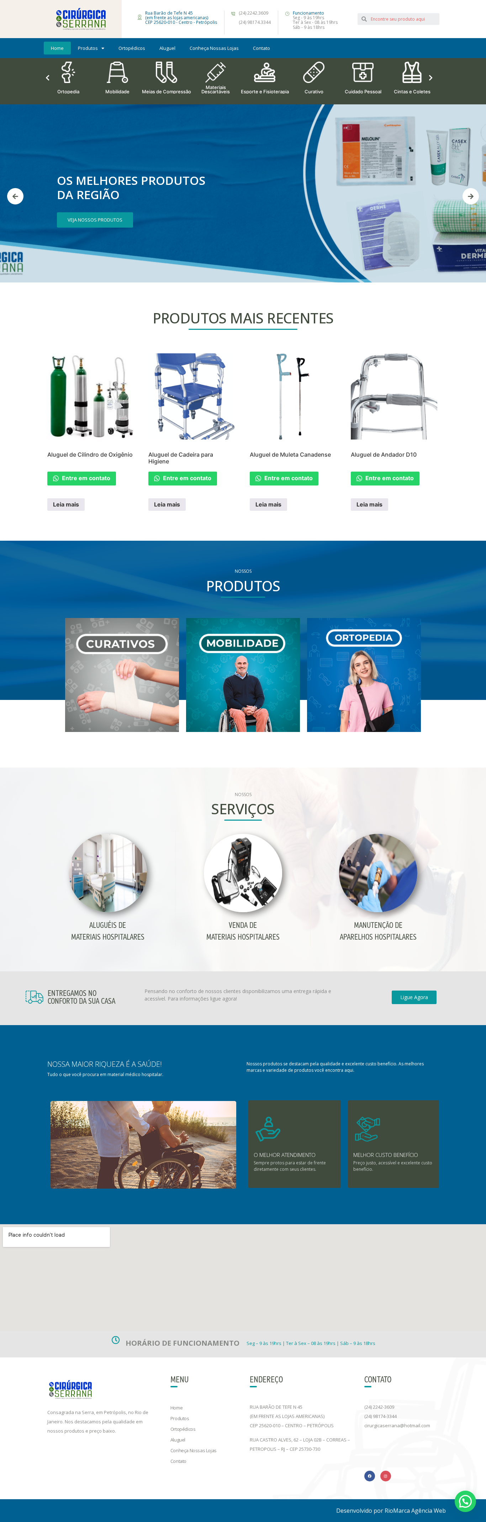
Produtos (88, 48)
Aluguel (167, 48)
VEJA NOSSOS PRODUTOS (95, 220)
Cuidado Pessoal (363, 91)
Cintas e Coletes (412, 91)
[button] (414, 997)
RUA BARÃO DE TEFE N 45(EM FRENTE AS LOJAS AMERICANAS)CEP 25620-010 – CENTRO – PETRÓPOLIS (292, 1416)
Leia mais (66, 504)
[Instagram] (385, 1476)
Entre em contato (85, 478)
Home (57, 48)
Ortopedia (68, 91)
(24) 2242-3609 (379, 1407)
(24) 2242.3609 (253, 13)
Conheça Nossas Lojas (214, 48)
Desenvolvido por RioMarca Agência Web (391, 1511)
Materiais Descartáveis (215, 89)
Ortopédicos (131, 48)
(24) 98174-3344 (380, 1416)
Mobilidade (117, 91)
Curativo (314, 91)
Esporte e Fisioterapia (265, 91)
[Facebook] (369, 1476)
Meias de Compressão (166, 91)
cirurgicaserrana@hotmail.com (397, 1425)
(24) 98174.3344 (255, 22)
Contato (261, 48)
